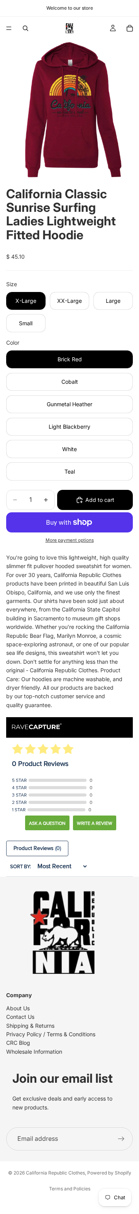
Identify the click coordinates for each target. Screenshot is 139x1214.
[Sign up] (121, 1139)
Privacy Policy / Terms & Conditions (50, 1034)
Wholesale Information (34, 1051)
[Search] (25, 28)
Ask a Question (47, 823)
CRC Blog (18, 1043)
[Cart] (129, 28)
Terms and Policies (69, 1189)
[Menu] (9, 28)
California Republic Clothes (55, 1173)
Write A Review (94, 823)
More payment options (70, 540)
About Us (18, 1008)
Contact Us (20, 1016)
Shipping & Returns (30, 1025)
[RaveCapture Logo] (36, 727)
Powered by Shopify (109, 1173)
